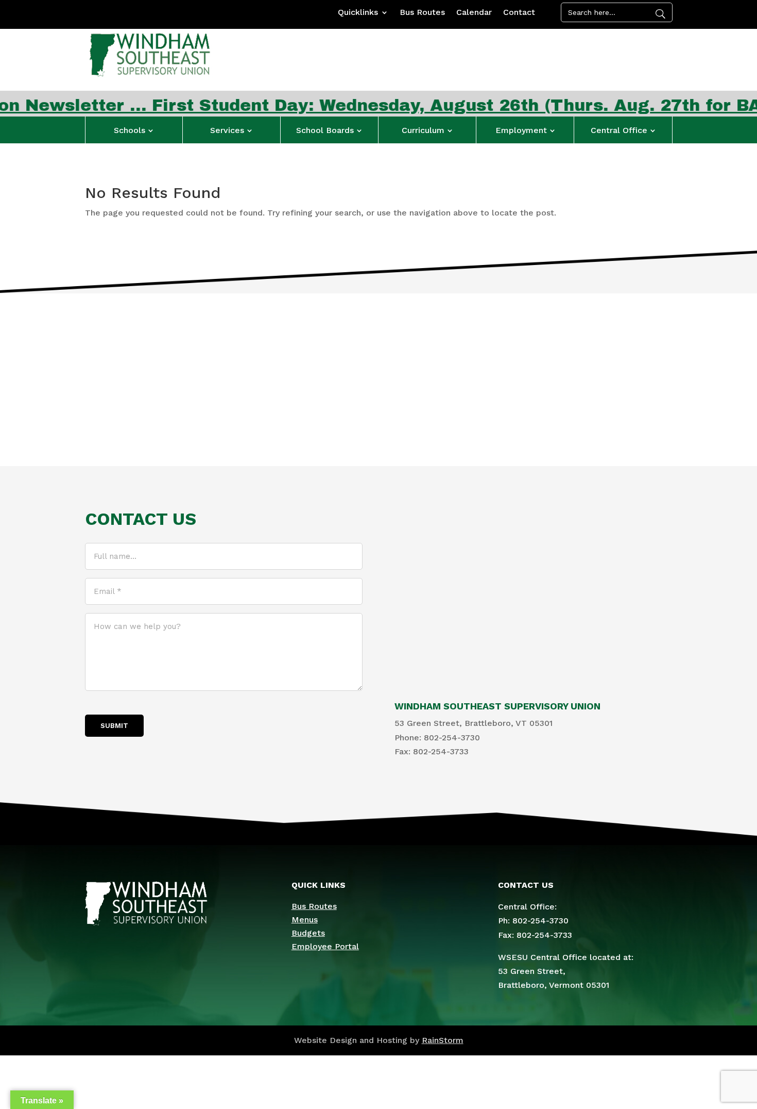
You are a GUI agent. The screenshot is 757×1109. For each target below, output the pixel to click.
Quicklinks (358, 13)
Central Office (619, 130)
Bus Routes (422, 13)
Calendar (474, 13)
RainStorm (442, 1040)
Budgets (308, 933)
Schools (129, 130)
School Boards (325, 130)
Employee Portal (325, 946)
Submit (114, 726)
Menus (304, 919)
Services (227, 130)
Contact (519, 13)
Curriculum (423, 130)
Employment (521, 130)
